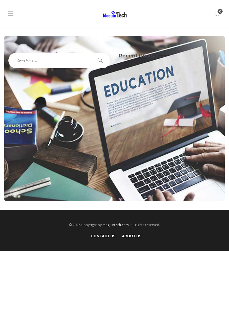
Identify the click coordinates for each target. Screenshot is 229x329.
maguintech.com (115, 224)
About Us (131, 236)
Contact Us (103, 236)
